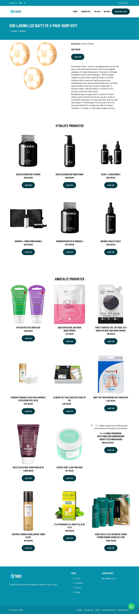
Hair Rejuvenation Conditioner (69, 174)
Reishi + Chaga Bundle (110, 174)
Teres (75, 11)
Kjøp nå (77, 57)
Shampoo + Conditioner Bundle (28, 241)
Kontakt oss (121, 11)
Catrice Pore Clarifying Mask (69, 467)
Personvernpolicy (109, 610)
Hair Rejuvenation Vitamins (28, 174)
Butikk (107, 11)
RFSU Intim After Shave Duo (28, 327)
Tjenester (79, 583)
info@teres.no (123, 3)
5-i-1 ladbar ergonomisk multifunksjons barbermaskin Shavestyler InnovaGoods (110, 436)
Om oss (78, 587)
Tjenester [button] (85, 11)
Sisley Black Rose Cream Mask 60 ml (28, 467)
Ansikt (14, 31)
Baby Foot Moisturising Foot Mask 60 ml (110, 397)
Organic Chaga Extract (111, 241)
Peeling (22, 31)
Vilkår (97, 610)
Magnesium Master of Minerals (69, 241)
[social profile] (20, 3)
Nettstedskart (123, 610)
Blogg (97, 11)
